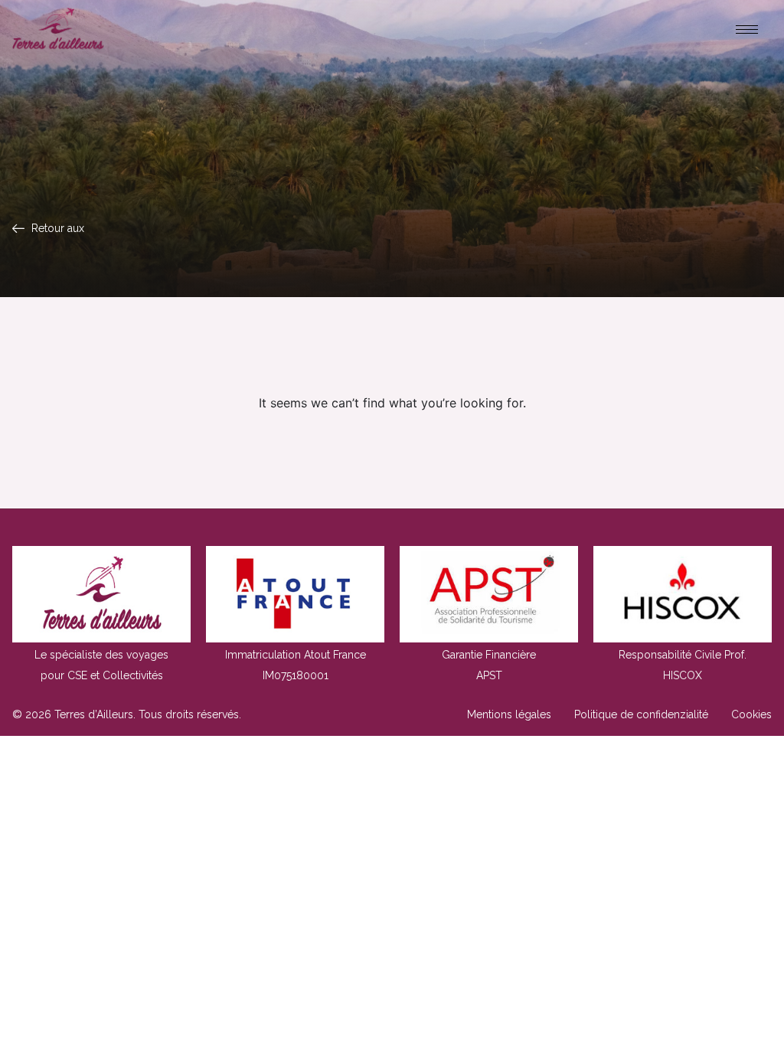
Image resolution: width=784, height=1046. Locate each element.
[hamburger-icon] (747, 29)
